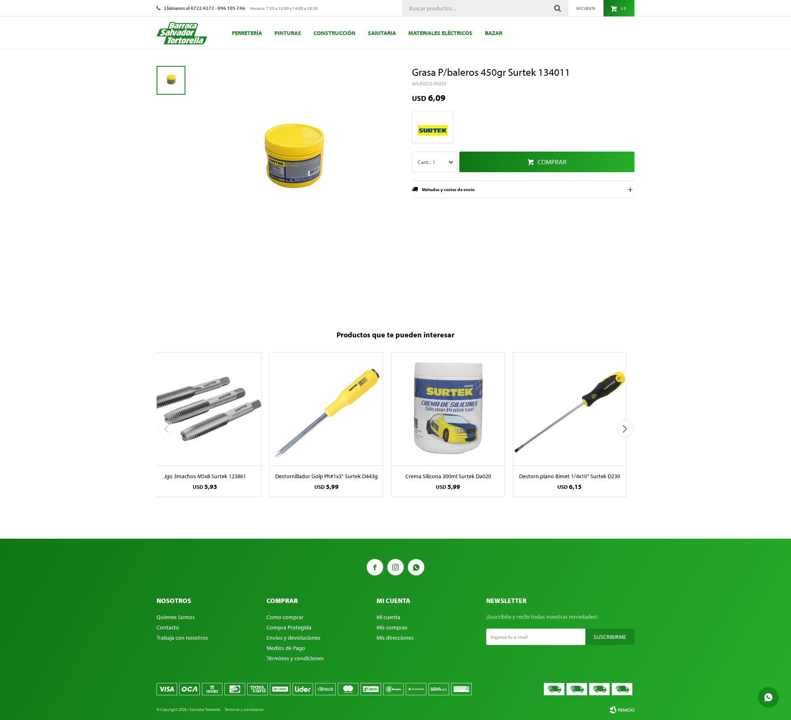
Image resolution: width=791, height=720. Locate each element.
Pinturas (287, 33)
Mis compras (392, 627)
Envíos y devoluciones (294, 637)
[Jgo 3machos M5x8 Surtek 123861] (205, 408)
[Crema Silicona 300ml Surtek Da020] (448, 408)
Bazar (493, 33)
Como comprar (285, 617)
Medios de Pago (286, 648)
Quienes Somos (176, 617)
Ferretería (247, 33)
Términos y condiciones (295, 658)
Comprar (552, 162)
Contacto (168, 627)
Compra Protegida (289, 627)
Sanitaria (382, 33)
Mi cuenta (388, 617)
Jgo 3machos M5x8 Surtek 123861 (205, 476)
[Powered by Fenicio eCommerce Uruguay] (622, 710)
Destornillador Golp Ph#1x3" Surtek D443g (326, 476)
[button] (624, 429)
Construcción (335, 33)
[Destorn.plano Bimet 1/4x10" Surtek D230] (569, 408)
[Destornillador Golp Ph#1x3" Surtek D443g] (326, 408)
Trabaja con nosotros (182, 637)
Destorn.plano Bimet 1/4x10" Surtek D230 (569, 476)
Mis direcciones (395, 637)
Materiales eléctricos (440, 33)
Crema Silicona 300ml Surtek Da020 (448, 476)
